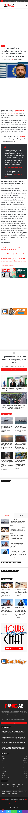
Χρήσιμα (3, 775)
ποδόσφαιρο (4, 793)
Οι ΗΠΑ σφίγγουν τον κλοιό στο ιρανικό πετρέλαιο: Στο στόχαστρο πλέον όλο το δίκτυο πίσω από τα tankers (7, 446)
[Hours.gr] (8, 5)
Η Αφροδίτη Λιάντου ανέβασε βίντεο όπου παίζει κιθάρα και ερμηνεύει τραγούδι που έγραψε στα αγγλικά (6, 610)
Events (3, 758)
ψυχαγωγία (14, 793)
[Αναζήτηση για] (26, 5)
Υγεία (3, 773)
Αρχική (3, 43)
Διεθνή (13, 784)
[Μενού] (1, 5)
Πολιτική (4, 771)
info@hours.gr (11, 803)
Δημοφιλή (7, 515)
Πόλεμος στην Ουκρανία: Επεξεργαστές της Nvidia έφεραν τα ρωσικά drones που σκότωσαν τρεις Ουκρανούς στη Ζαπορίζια (21, 446)
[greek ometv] (14, 314)
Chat (3, 756)
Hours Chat (17, 803)
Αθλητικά (4, 762)
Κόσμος (7, 43)
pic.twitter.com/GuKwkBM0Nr (13, 167)
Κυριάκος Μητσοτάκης (10, 786)
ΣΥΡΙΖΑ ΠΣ (17, 789)
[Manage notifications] (3, 810)
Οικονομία (4, 769)
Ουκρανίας (23, 136)
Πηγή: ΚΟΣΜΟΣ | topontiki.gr (7, 265)
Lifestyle (3, 760)
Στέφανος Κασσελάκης (6, 791)
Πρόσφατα (20, 515)
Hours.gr (3, 799)
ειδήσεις (21, 791)
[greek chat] (14, 278)
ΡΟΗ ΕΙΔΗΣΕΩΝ (10, 789)
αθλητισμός (15, 791)
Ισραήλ (3, 786)
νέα (25, 791)
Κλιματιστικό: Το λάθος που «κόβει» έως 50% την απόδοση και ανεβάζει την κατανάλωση (17, 537)
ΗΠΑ (22, 784)
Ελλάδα (3, 764)
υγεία (9, 793)
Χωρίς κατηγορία (5, 777)
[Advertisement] (14, 23)
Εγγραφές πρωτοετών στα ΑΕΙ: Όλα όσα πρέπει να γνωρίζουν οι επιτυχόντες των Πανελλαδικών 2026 (6, 592)
